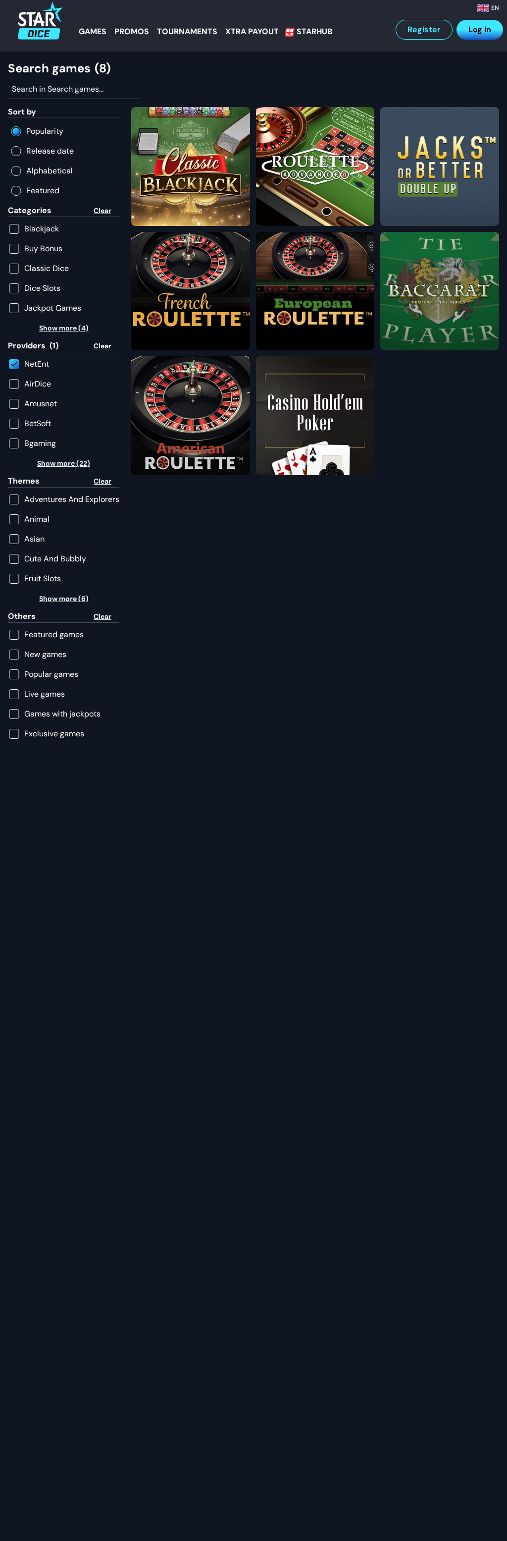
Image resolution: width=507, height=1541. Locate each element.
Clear (102, 210)
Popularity (44, 131)
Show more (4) (64, 328)
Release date (50, 151)
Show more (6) (64, 598)
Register (424, 29)
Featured (42, 190)
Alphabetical (49, 170)
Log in (479, 29)
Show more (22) (63, 463)
